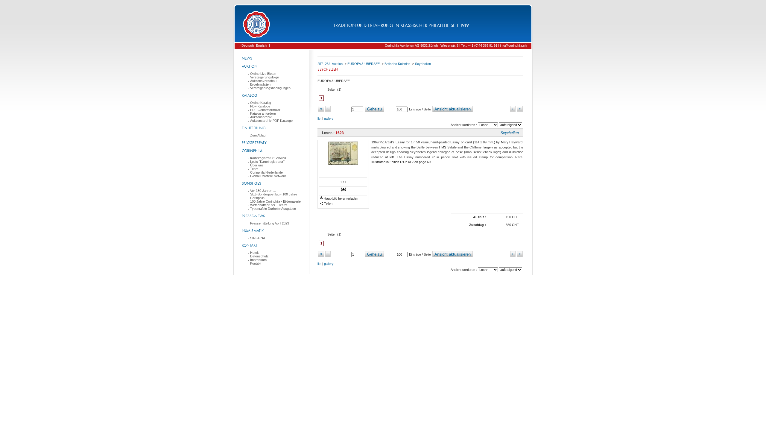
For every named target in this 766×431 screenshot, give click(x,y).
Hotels (254, 252)
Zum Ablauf (258, 135)
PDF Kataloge (260, 106)
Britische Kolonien (397, 64)
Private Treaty (254, 142)
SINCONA (257, 238)
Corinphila (252, 150)
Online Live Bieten (263, 73)
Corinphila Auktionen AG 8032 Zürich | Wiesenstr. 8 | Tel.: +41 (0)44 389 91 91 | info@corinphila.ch (456, 45)
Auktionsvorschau (263, 81)
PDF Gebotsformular (265, 110)
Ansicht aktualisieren (452, 109)
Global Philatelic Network (268, 176)
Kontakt (249, 245)
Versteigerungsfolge (264, 77)
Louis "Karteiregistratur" (267, 161)
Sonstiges (251, 183)
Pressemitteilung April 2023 (269, 223)
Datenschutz (259, 256)
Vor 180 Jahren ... (263, 190)
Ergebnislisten (260, 84)
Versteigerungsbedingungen (270, 88)
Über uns (257, 165)
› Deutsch (246, 45)
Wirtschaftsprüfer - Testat (268, 205)
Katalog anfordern (263, 113)
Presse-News (253, 215)
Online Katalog (260, 102)
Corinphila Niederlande (266, 172)
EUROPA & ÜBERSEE (363, 64)
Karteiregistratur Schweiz (268, 158)
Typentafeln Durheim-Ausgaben (273, 208)
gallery (329, 118)
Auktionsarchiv (261, 117)
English (261, 45)
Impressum (258, 260)
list (319, 118)
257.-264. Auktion (330, 64)
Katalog (249, 95)
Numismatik (253, 230)
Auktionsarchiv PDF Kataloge (271, 120)
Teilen (327, 203)
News (247, 58)
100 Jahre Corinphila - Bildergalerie (275, 201)
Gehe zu (374, 109)
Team (254, 169)
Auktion (249, 66)
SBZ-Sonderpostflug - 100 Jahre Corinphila (273, 196)
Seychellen (423, 64)
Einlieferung (254, 127)
